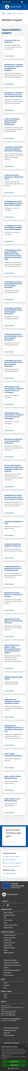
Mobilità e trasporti (9, 952)
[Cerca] (25, 7)
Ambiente (6, 967)
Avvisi (5, 988)
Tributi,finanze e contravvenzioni (12, 965)
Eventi (5, 997)
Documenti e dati (8, 927)
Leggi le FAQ (7, 1033)
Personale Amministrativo (10, 925)
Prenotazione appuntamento (11, 1028)
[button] (14, 1068)
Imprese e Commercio (9, 942)
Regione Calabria (6, 2)
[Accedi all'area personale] (21, 2)
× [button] (26, 1046)
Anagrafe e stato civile (9, 935)
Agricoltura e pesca (9, 975)
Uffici (5, 917)
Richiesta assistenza (9, 1035)
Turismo (6, 950)
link (6, 1058)
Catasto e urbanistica (9, 947)
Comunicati (7, 985)
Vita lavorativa (7, 940)
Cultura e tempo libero (9, 937)
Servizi (9, 13)
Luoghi (5, 995)
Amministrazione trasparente (11, 1043)
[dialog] (14, 1057)
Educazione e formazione (10, 960)
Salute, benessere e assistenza (12, 970)
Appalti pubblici (8, 945)
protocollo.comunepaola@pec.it (12, 1019)
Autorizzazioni (7, 972)
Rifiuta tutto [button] (14, 1065)
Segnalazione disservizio (10, 1030)
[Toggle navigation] (3, 7)
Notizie (5, 983)
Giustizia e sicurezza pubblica (11, 962)
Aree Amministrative (9, 915)
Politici (5, 922)
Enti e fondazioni (8, 920)
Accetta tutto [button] (14, 1061)
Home (3, 13)
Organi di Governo (8, 912)
